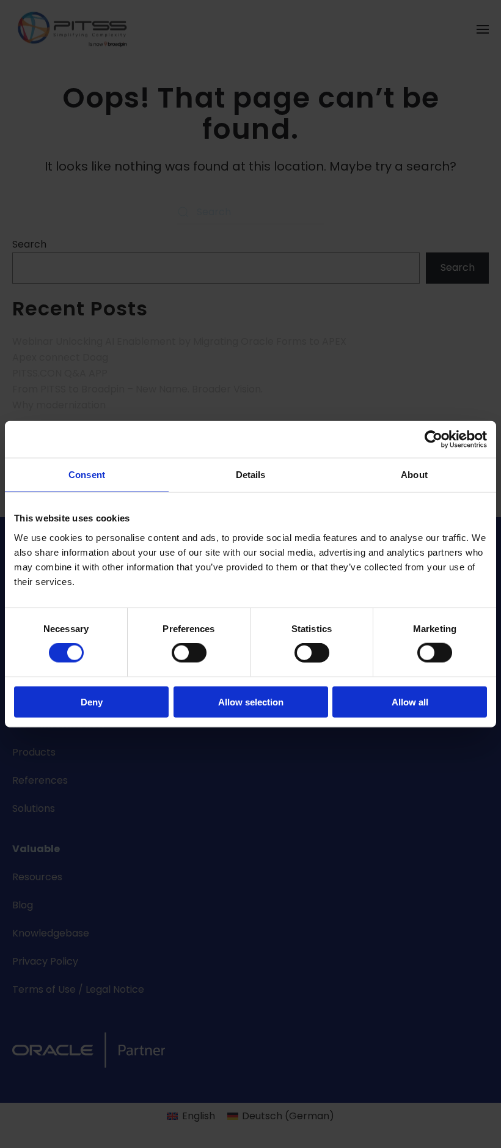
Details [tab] (251, 474)
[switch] (189, 653)
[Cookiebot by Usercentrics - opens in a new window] (433, 439)
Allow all (410, 701)
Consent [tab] (86, 474)
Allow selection (250, 701)
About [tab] (414, 474)
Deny (92, 701)
